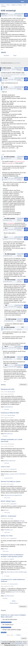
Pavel (11, 518)
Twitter (15, 55)
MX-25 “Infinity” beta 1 (8, 501)
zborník (3, 593)
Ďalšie (13, 601)
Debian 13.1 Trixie (7, 536)
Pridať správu (23, 384)
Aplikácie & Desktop (16, 4)
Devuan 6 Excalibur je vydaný (10, 481)
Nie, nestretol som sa (7, 624)
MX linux (6, 510)
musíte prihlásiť (17, 62)
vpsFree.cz (19, 645)
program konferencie (16, 591)
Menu (22, 1)
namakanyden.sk (8, 406)
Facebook (6, 55)
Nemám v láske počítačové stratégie (11, 629)
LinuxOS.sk (5, 2)
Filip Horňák (20, 156)
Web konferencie (8, 433)
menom (12, 484)
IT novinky (7, 576)
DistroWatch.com (8, 529)
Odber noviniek (23, 643)
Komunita (7, 409)
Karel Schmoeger (19, 13)
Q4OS (20, 521)
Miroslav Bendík (11, 391)
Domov (3, 4)
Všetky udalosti (13, 603)
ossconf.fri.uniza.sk (9, 595)
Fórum (8, 4)
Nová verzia (7, 497)
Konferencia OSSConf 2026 (10, 413)
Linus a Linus (5, 466)
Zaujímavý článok (9, 478)
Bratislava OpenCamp (9, 460)
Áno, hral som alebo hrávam (9, 619)
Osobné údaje (14, 643)
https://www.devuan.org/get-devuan (13, 495)
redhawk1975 (13, 469)
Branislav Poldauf (19, 67)
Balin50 (12, 559)
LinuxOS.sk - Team (21, 642)
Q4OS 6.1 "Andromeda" (8, 516)
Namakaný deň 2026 (7, 389)
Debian (6, 548)
